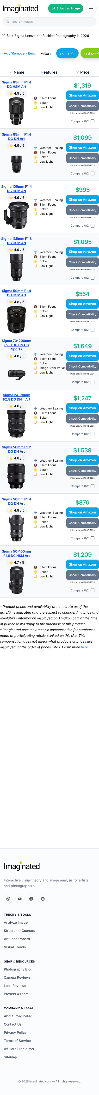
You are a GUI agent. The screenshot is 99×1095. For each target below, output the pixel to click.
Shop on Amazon (82, 95)
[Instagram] (8, 898)
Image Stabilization (53, 368)
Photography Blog (18, 969)
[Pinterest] (42, 898)
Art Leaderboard (17, 939)
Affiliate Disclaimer (19, 1049)
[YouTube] (19, 898)
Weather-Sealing (51, 148)
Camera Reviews (17, 977)
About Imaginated (18, 1016)
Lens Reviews (15, 986)
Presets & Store (16, 994)
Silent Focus (48, 98)
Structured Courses (19, 931)
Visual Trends (15, 947)
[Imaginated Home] (22, 866)
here (84, 647)
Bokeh (44, 102)
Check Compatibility (82, 106)
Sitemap (10, 1057)
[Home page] (20, 8)
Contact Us (13, 1024)
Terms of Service (17, 1041)
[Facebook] (31, 898)
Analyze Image (16, 922)
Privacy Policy (15, 1032)
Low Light (46, 107)
